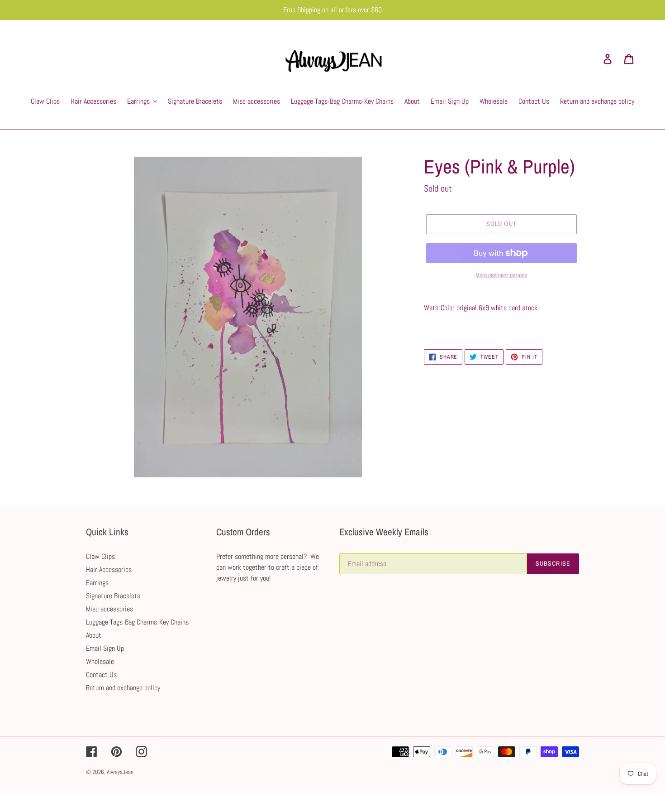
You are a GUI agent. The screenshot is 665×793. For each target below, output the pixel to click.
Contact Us (101, 674)
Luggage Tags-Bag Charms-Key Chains (137, 622)
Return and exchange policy (123, 687)
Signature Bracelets (113, 596)
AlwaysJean (120, 772)
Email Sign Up (105, 648)
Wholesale (100, 661)
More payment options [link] (501, 275)
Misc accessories (109, 609)
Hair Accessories (109, 569)
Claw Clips (100, 556)
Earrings (97, 582)
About (93, 635)
